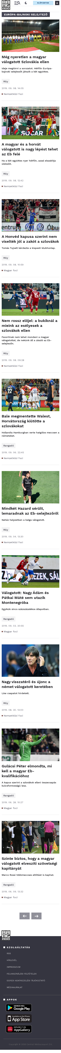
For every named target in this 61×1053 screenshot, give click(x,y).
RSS (9, 953)
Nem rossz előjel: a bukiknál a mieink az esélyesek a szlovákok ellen (29, 326)
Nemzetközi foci (13, 94)
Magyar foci (11, 270)
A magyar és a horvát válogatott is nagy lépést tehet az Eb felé (30, 149)
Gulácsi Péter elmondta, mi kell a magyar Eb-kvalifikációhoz (27, 771)
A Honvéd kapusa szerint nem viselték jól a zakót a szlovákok (30, 239)
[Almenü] (17, 3)
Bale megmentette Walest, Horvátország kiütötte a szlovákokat (26, 421)
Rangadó (8, 445)
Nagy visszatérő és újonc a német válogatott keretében (27, 684)
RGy (5, 81)
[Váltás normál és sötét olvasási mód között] (26, 3)
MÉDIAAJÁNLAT (14, 987)
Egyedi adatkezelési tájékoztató (26, 980)
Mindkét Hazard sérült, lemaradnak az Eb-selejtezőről (30, 510)
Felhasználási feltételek (22, 974)
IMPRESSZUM (13, 967)
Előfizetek (43, 3)
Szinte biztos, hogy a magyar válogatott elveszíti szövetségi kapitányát (29, 863)
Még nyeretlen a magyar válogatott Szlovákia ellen (25, 59)
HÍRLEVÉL (12, 960)
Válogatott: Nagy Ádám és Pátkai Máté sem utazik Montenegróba (25, 598)
